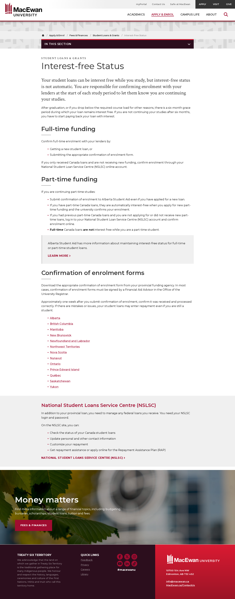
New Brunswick (60, 335)
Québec (55, 375)
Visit (216, 4)
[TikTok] (134, 564)
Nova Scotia (58, 352)
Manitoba (56, 329)
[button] (117, 44)
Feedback (87, 560)
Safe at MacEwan (180, 4)
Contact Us (158, 4)
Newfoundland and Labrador (70, 341)
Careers (85, 569)
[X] (127, 557)
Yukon (54, 386)
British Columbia (61, 323)
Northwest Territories (65, 346)
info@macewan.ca (177, 581)
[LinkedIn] (127, 564)
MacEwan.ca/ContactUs (180, 585)
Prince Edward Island (64, 369)
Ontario (55, 364)
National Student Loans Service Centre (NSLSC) (82, 457)
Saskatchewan (60, 381)
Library (84, 574)
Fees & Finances (79, 35)
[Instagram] (134, 557)
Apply (202, 4)
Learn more (58, 255)
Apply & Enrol (57, 35)
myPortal (141, 4)
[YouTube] (120, 564)
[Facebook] (120, 557)
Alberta (55, 318)
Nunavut (56, 358)
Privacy (85, 564)
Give (229, 4)
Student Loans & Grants (106, 35)
